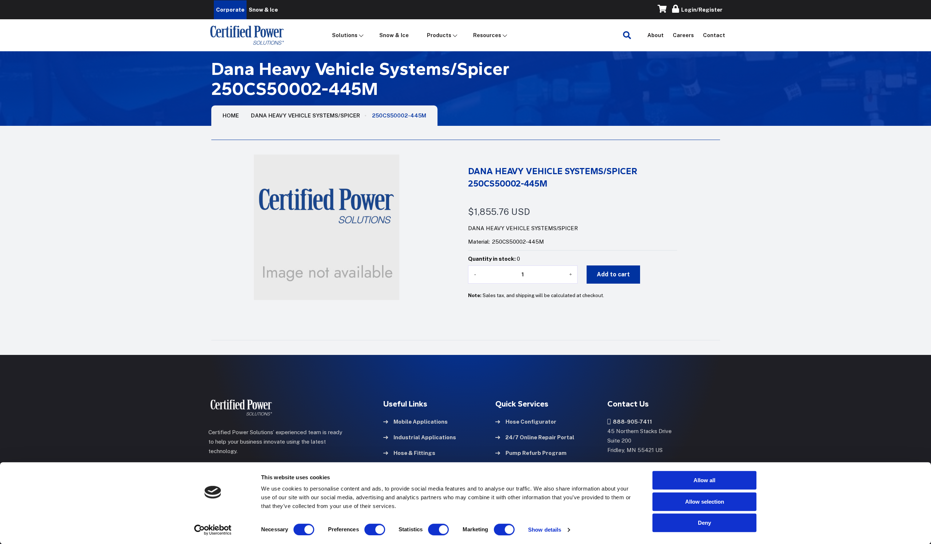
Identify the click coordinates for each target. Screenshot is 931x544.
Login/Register (701, 10)
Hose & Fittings (414, 453)
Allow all (704, 480)
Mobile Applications (420, 422)
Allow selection (704, 502)
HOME (231, 115)
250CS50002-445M (399, 115)
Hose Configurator (531, 422)
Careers (683, 35)
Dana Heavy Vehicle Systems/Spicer (305, 115)
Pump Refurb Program (536, 453)
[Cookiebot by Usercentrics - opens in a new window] (213, 529)
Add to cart (613, 274)
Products (439, 35)
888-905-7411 (631, 422)
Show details (544, 530)
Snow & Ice (394, 35)
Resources (487, 35)
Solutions (344, 35)
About (655, 35)
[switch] (367, 529)
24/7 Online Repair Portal (540, 437)
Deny (704, 523)
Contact (714, 35)
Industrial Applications (424, 437)
